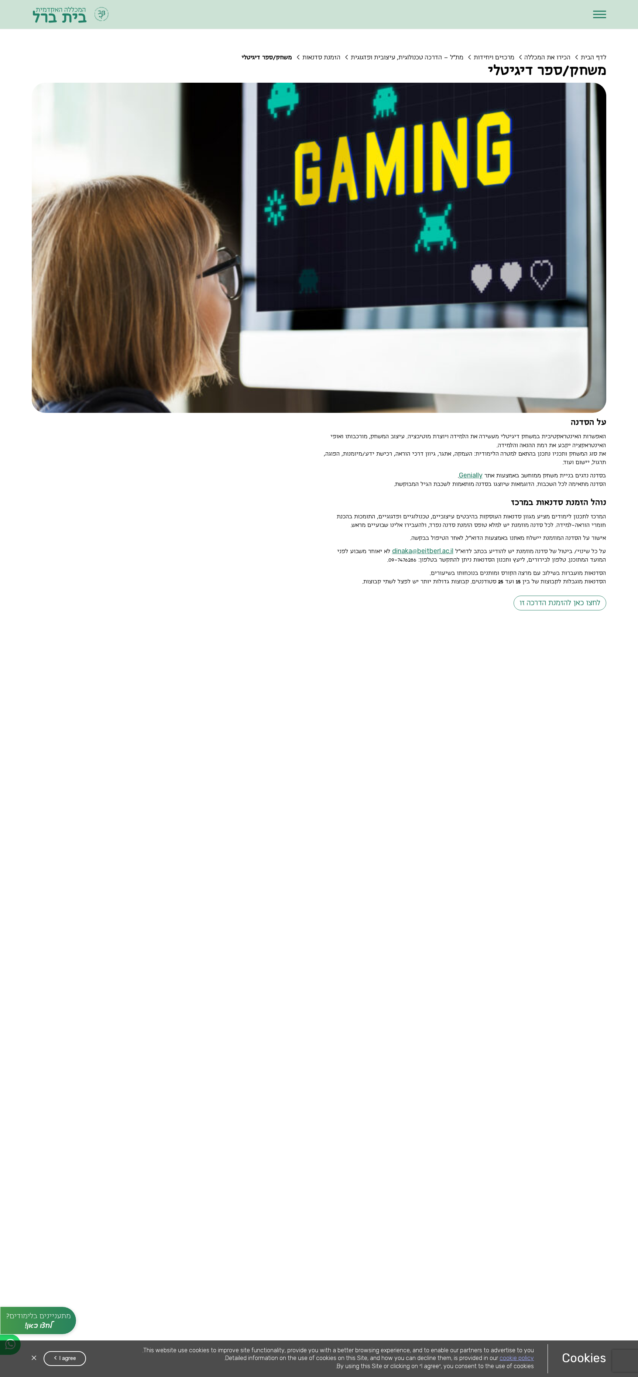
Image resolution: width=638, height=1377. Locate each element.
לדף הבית (593, 58)
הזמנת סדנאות (321, 58)
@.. (422, 551)
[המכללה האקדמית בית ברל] (71, 14)
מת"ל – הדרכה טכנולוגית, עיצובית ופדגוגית (407, 58)
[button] (599, 14)
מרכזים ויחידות (494, 58)
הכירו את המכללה (547, 58)
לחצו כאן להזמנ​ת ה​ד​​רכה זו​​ (559, 603)
